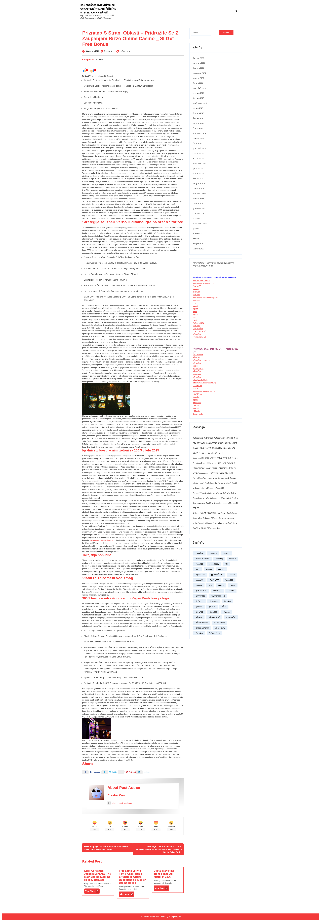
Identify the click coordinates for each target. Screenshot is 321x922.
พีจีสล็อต (227, 601)
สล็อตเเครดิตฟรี (202, 628)
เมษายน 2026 (198, 78)
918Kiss (226, 553)
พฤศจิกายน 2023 (200, 224)
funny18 (232, 559)
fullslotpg (219, 559)
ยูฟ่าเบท (212, 607)
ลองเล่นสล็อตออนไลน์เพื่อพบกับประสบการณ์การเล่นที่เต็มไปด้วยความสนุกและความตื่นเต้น (98, 9)
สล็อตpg (226, 612)
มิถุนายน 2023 (198, 249)
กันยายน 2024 (198, 173)
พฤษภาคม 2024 (199, 193)
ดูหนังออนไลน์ (198, 323)
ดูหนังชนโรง (198, 328)
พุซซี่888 (196, 300)
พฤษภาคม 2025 (199, 133)
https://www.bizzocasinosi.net (102, 540)
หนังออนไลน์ (220, 628)
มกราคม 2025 (198, 153)
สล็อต (224, 607)
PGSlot (209, 569)
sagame (196, 289)
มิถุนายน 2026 (198, 68)
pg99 (195, 312)
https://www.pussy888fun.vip (204, 383)
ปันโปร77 (199, 601)
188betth (196, 411)
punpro (232, 575)
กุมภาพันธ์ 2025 (199, 148)
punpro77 (199, 580)
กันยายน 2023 (198, 234)
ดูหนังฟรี (196, 295)
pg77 (198, 569)
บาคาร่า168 (197, 386)
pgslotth (196, 408)
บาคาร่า (196, 303)
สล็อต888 (213, 612)
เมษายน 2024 (198, 198)
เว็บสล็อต (199, 633)
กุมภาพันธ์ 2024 (199, 209)
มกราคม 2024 (198, 214)
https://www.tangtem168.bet (204, 391)
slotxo (195, 388)
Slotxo (232, 585)
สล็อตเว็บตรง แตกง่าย (202, 360)
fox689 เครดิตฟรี (202, 559)
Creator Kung (109, 51)
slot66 (195, 366)
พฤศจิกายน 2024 (200, 163)
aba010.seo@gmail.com (122, 803)
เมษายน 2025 (198, 138)
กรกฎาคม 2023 (199, 244)
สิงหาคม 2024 (198, 178)
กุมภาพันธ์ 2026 (199, 88)
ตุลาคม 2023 (198, 229)
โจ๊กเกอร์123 (198, 354)
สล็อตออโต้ (230, 617)
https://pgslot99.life (200, 380)
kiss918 (196, 405)
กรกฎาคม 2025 (199, 123)
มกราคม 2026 (198, 93)
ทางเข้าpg (217, 591)
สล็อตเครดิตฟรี (202, 623)
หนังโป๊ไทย (197, 394)
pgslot (195, 306)
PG (226, 564)
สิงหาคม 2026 (198, 58)
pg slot (195, 400)
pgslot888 (197, 403)
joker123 (196, 292)
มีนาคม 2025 (198, 143)
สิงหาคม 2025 (198, 118)
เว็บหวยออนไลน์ (199, 337)
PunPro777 (214, 580)
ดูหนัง (195, 320)
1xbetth (196, 397)
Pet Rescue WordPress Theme (152, 917)
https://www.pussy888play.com (205, 297)
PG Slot (99, 60)
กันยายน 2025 (198, 113)
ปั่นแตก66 (197, 286)
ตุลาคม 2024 (198, 168)
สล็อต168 (196, 357)
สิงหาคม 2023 (198, 239)
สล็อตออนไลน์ (214, 617)
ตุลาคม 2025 (198, 108)
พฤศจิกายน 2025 (200, 103)
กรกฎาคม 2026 (199, 63)
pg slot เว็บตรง (217, 575)
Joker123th (214, 564)
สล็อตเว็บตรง (198, 334)
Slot (210, 585)
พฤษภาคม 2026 (199, 73)
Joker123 (199, 564)
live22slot (196, 317)
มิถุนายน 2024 (198, 188)
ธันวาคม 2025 (198, 98)
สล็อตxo (199, 617)
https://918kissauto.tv (201, 280)
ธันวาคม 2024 (198, 158)
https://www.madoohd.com (204, 283)
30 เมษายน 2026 (92, 51)
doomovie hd (198, 414)
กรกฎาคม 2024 (199, 183)
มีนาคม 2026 (198, 83)
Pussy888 (229, 580)
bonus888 (197, 374)
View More (92, 892)
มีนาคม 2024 (198, 204)
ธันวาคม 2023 (198, 219)
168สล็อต (199, 553)
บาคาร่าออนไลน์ (199, 331)
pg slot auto (200, 575)
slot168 (221, 585)
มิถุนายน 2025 (198, 128)
